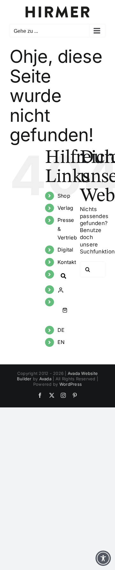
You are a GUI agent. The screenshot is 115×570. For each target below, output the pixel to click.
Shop (63, 196)
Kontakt (66, 262)
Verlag (65, 208)
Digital (65, 249)
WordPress (70, 384)
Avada (45, 378)
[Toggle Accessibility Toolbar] (103, 558)
